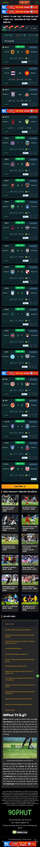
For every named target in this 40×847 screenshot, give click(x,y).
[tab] (4, 28)
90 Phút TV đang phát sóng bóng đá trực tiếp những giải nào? (19, 660)
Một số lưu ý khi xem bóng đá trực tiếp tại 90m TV (18, 704)
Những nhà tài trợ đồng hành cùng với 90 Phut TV (19, 699)
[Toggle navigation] (36, 2)
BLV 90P (34, 35)
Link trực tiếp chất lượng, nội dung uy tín (16, 654)
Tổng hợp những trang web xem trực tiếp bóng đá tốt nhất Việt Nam (20, 692)
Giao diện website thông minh (13, 648)
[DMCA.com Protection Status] (20, 832)
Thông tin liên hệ (9, 710)
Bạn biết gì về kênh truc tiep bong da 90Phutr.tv (18, 630)
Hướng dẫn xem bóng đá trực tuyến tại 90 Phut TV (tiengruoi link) (19, 672)
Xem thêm (19, 486)
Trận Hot (21, 35)
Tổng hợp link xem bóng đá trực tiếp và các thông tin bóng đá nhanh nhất (20, 642)
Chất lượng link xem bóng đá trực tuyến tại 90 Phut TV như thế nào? (19, 679)
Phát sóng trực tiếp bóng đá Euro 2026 (15, 666)
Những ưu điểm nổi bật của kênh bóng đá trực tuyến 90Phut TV (19, 636)
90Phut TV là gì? (9, 624)
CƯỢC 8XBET (24, 2)
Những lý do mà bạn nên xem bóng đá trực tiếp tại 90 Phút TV (20, 686)
